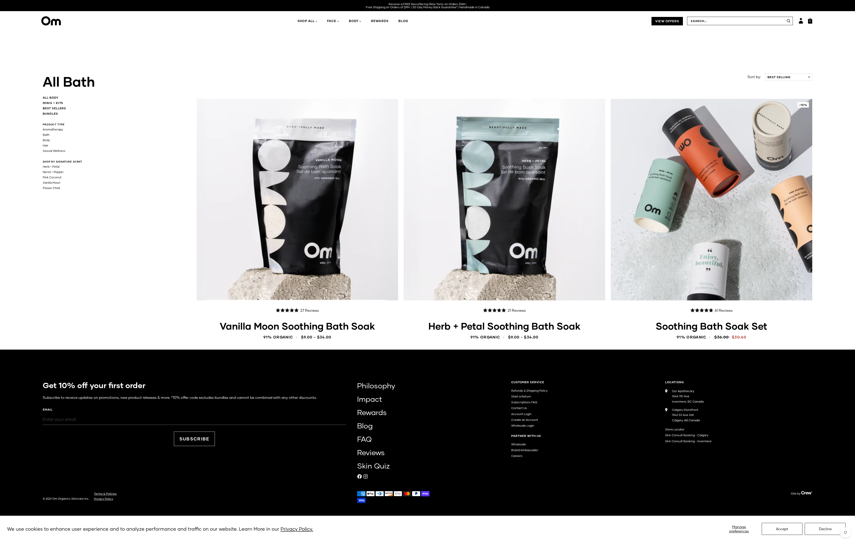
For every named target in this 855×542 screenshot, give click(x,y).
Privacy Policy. (297, 529)
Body (353, 21)
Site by (796, 493)
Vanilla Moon (51, 182)
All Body (51, 97)
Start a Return (521, 396)
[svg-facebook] (359, 476)
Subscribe (194, 438)
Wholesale (518, 444)
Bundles (50, 113)
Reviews (371, 452)
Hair (45, 145)
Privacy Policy (103, 499)
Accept (782, 529)
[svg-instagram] (365, 476)
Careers (517, 456)
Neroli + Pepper (53, 172)
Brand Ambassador (524, 450)
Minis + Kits (53, 103)
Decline (825, 529)
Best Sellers (54, 108)
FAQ (364, 438)
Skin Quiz (373, 465)
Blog (403, 21)
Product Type (54, 124)
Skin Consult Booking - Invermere (688, 441)
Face (331, 21)
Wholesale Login (522, 425)
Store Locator (674, 429)
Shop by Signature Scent (62, 161)
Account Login (521, 414)
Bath (46, 135)
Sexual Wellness (54, 151)
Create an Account (524, 420)
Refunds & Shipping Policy (529, 390)
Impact (369, 398)
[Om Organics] (92, 21)
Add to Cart (297, 290)
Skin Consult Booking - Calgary (686, 435)
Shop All (306, 21)
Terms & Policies (105, 493)
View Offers (667, 21)
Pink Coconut (52, 177)
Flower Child (51, 188)
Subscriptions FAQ (524, 402)
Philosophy (376, 385)
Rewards (380, 21)
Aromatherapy (53, 129)
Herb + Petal (51, 166)
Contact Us (519, 408)
